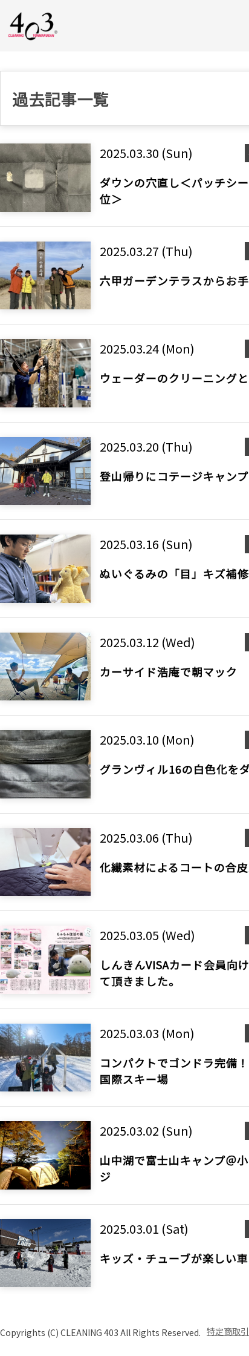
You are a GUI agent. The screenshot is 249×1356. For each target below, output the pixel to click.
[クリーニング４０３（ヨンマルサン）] (33, 25)
